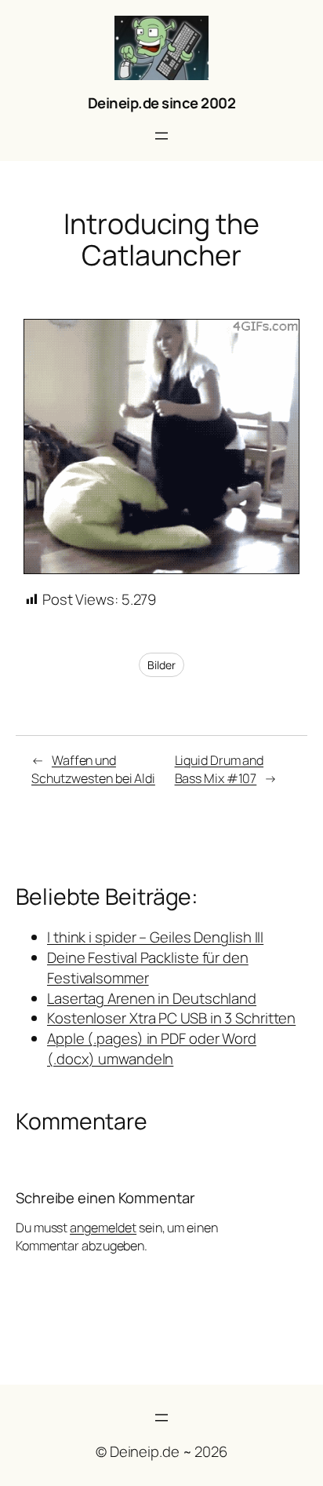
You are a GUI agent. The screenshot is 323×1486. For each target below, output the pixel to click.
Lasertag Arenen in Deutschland (151, 998)
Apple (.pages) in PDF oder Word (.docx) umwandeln (151, 1048)
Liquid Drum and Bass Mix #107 (219, 769)
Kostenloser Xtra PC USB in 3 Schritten (171, 1018)
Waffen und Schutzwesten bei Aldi (93, 769)
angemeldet (103, 1227)
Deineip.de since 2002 (162, 103)
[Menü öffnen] (161, 135)
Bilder (161, 664)
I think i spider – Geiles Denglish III (155, 937)
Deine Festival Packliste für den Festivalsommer (148, 967)
